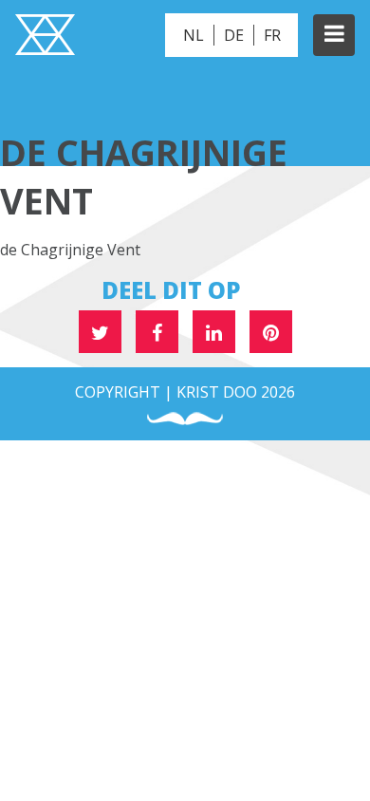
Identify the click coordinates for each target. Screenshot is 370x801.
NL (193, 35)
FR (272, 35)
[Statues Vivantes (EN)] (45, 37)
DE (234, 35)
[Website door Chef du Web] (185, 419)
